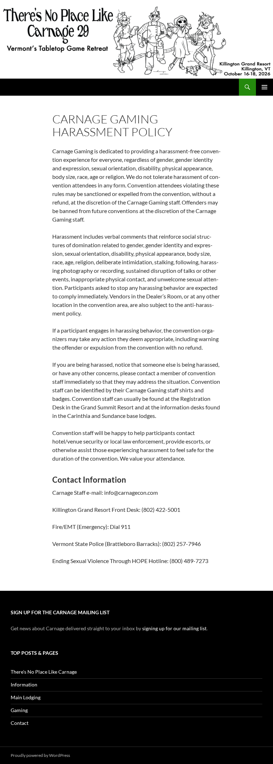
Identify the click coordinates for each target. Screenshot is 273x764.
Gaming (19, 710)
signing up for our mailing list (174, 628)
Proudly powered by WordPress (40, 755)
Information (24, 684)
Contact (19, 723)
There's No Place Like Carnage (44, 672)
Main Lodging (26, 697)
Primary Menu (264, 87)
